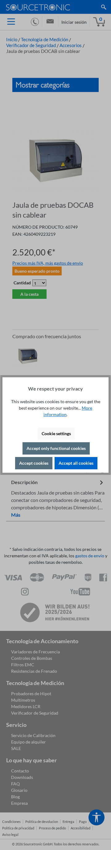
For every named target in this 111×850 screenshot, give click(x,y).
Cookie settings (56, 433)
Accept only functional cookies (56, 448)
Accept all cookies (76, 463)
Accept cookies (33, 463)
